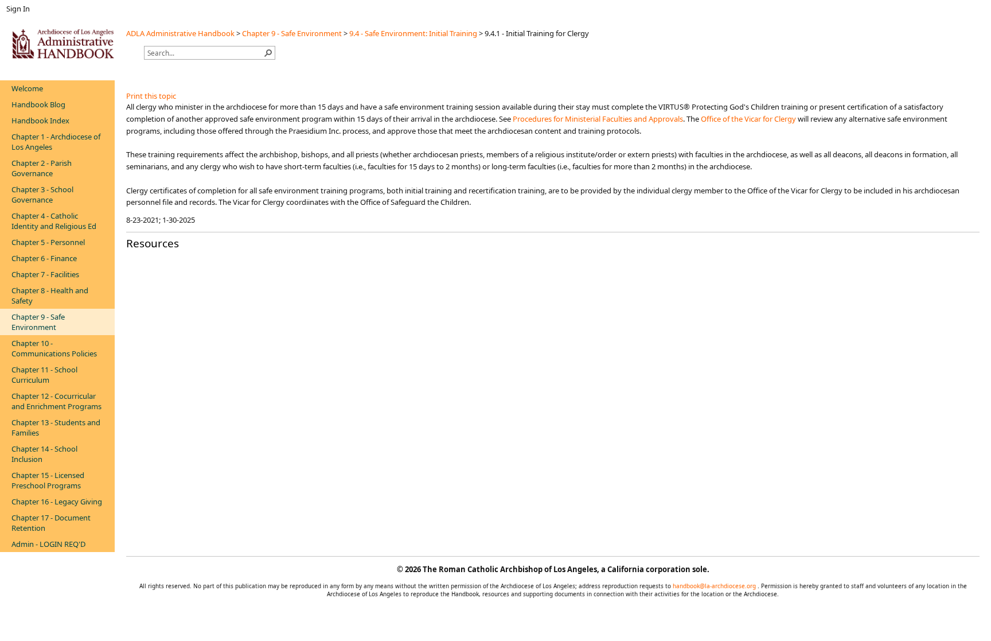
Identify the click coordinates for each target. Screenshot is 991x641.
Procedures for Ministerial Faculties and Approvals (598, 119)
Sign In (18, 8)
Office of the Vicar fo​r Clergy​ (748, 119)
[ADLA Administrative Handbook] (63, 43)
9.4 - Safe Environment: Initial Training (413, 33)
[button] (268, 52)
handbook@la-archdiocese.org (715, 586)
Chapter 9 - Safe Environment (292, 33)
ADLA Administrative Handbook (180, 33)
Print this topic (151, 96)
